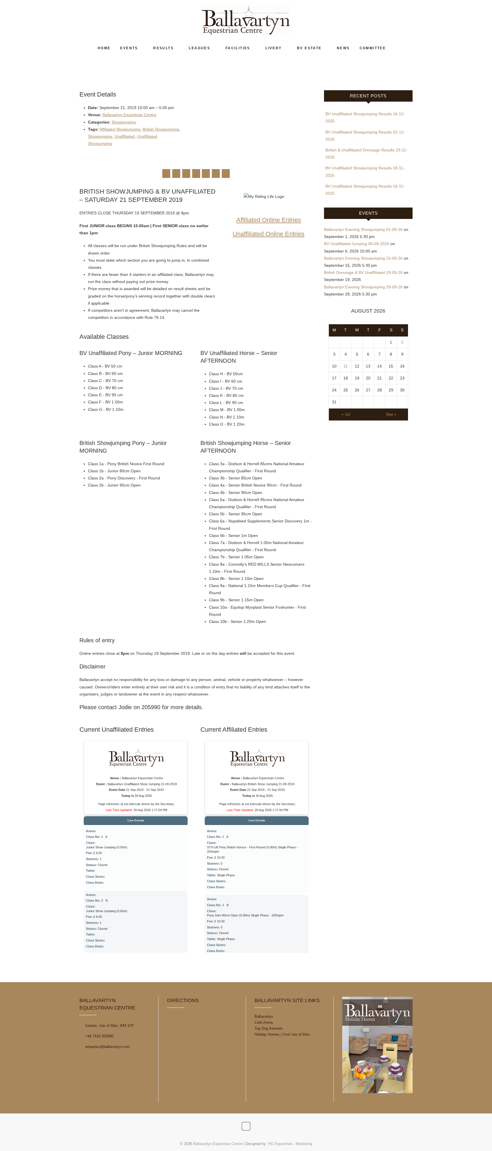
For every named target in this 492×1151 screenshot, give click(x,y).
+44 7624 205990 (99, 1036)
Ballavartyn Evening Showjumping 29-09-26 (363, 287)
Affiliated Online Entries (268, 219)
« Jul (345, 414)
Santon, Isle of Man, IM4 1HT (109, 1025)
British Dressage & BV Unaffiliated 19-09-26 (363, 272)
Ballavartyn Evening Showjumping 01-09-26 (363, 229)
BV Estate (309, 48)
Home (104, 48)
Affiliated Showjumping (120, 129)
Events (129, 48)
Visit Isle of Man (296, 1034)
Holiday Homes (267, 1034)
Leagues (199, 48)
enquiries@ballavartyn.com (107, 1047)
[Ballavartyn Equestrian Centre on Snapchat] (216, 173)
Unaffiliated (124, 136)
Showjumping (124, 122)
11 (345, 366)
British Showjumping (161, 129)
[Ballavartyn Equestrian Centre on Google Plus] (186, 173)
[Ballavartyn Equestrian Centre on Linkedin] (206, 173)
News (343, 48)
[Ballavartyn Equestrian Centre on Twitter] (176, 173)
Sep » (391, 414)
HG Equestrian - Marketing (290, 1144)
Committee (373, 48)
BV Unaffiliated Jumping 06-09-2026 (356, 243)
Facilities (238, 48)
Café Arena (264, 1022)
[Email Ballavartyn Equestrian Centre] (226, 173)
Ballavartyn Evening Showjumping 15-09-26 (363, 258)
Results (163, 48)
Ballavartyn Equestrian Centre (129, 114)
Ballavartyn (264, 1016)
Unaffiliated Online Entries (268, 233)
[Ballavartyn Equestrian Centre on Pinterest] (196, 173)
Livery (273, 48)
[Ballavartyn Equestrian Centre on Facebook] (166, 173)
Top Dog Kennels (269, 1028)
